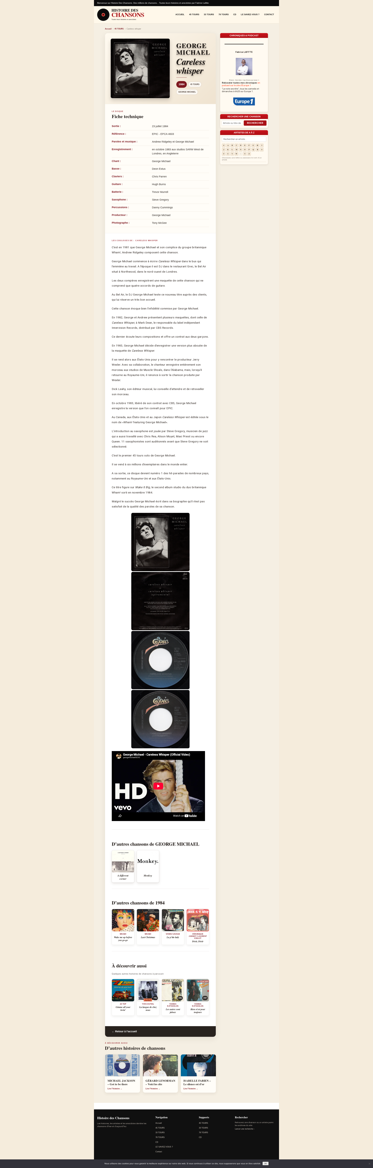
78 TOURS (224, 14)
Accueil (179, 14)
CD (234, 14)
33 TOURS (209, 14)
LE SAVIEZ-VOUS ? (250, 14)
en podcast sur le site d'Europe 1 (241, 84)
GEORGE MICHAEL (187, 92)
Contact (269, 14)
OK (265, 1164)
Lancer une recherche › (244, 1129)
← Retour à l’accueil (124, 1031)
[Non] (369, 1163)
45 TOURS (194, 14)
